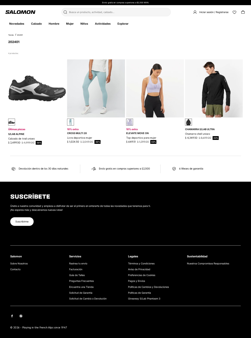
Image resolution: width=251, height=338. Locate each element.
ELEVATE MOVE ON (137, 133)
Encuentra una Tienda (81, 286)
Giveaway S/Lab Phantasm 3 (144, 298)
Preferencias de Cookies (141, 275)
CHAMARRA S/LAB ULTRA (200, 129)
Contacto (15, 269)
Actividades (103, 23)
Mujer (70, 23)
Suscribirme (22, 221)
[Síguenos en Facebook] (12, 316)
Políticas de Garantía (139, 292)
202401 (20, 35)
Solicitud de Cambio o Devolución (88, 298)
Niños (84, 23)
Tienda (11, 35)
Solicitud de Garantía (80, 292)
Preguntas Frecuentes (81, 280)
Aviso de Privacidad (139, 269)
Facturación (75, 269)
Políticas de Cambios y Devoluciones (148, 286)
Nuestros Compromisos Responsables (208, 263)
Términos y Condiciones (141, 263)
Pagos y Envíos (136, 280)
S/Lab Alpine (16, 134)
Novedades (16, 23)
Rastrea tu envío (78, 263)
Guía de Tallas (77, 275)
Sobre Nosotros (19, 263)
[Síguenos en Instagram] (21, 316)
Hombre (54, 23)
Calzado (36, 23)
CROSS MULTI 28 (77, 133)
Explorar (122, 23)
